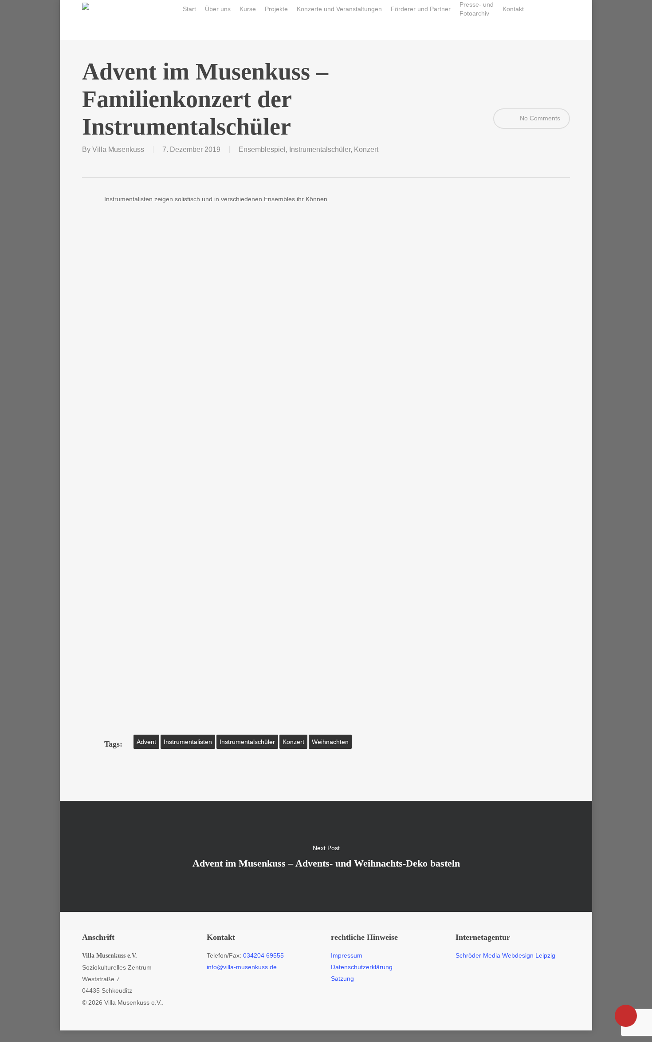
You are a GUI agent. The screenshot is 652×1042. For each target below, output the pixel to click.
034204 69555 (263, 955)
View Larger (154, 254)
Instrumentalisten (188, 741)
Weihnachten (330, 741)
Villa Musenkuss (118, 149)
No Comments (539, 118)
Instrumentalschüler (319, 149)
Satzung (342, 978)
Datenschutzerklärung (362, 966)
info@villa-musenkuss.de (242, 966)
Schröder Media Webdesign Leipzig (505, 955)
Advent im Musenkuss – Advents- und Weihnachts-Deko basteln (326, 856)
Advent (146, 741)
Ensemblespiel (262, 149)
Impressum (346, 955)
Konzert (366, 149)
